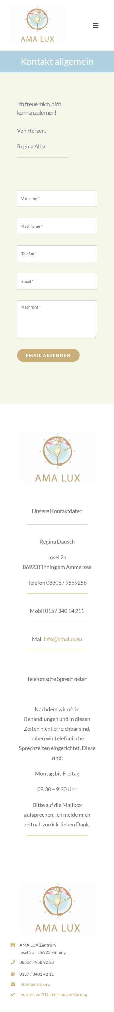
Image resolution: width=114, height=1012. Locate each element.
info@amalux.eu (63, 639)
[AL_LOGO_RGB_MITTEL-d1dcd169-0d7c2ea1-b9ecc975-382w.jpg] (37, 7)
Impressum (29, 994)
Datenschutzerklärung (66, 994)
